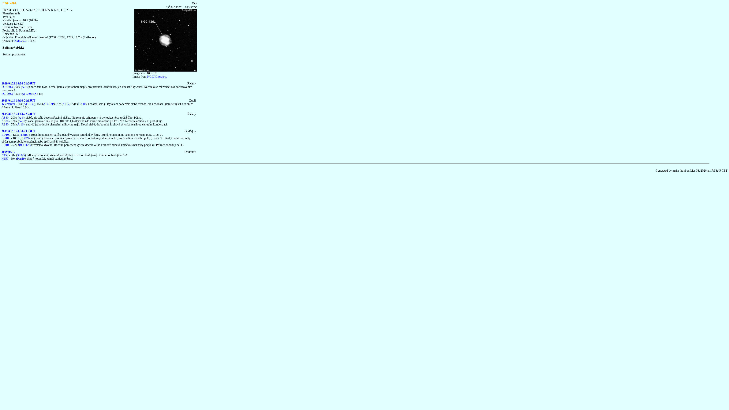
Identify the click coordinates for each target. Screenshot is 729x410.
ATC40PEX (29, 93)
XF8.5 (21, 155)
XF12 (65, 104)
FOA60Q (7, 86)
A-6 (21, 117)
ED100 (6, 134)
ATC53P (29, 104)
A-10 (25, 86)
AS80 (5, 117)
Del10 (82, 104)
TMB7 (25, 134)
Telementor (8, 104)
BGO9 (25, 138)
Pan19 (21, 158)
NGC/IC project (156, 76)
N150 (5, 155)
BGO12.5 (25, 145)
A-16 (20, 124)
